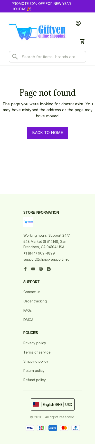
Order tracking (35, 301)
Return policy (34, 370)
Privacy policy (34, 343)
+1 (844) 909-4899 (39, 253)
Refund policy (34, 380)
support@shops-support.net (46, 259)
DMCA (28, 320)
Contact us (31, 292)
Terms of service (37, 352)
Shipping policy (35, 361)
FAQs (27, 310)
